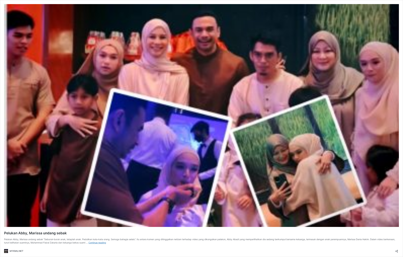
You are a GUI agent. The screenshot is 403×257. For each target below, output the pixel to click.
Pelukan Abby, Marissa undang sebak (35, 233)
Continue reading (97, 242)
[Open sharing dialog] (396, 250)
